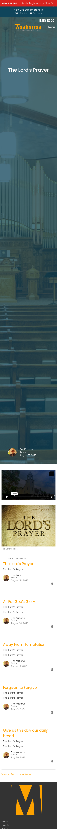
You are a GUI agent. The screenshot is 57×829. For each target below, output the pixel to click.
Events (5, 825)
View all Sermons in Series (16, 774)
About (5, 821)
